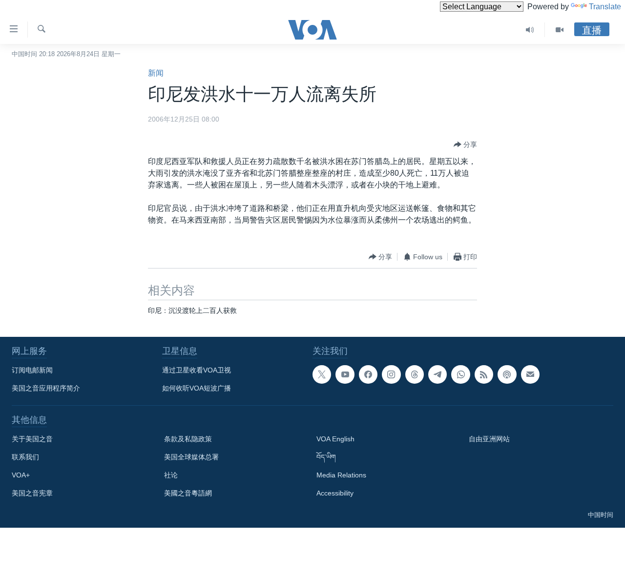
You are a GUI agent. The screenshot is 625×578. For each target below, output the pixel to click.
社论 (171, 475)
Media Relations (341, 475)
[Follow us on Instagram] (391, 374)
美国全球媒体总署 (191, 457)
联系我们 (25, 457)
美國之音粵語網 (188, 493)
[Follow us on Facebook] (368, 374)
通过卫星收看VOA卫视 (196, 370)
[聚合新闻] (484, 374)
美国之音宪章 (32, 493)
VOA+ (21, 475)
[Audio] (530, 29)
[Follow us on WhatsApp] (460, 374)
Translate (605, 6)
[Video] (559, 29)
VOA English (335, 439)
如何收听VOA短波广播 (196, 388)
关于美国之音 (32, 439)
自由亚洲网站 (489, 439)
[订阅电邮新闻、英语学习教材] (530, 374)
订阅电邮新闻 (32, 370)
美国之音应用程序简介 (46, 388)
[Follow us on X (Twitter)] (321, 374)
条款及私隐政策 (188, 439)
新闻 (156, 73)
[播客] (507, 374)
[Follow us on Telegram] (437, 374)
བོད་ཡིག (326, 457)
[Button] (465, 144)
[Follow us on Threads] (414, 374)
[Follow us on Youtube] (344, 374)
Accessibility (335, 493)
